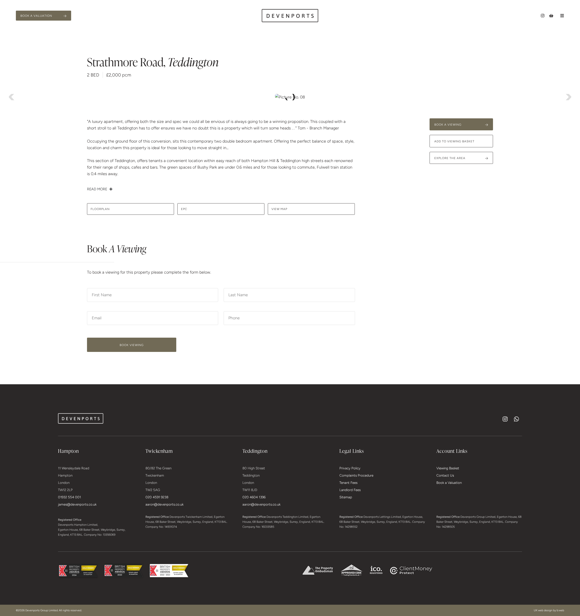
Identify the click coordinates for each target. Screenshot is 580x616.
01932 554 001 (69, 497)
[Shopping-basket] (551, 16)
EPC (184, 209)
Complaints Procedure (356, 475)
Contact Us (445, 475)
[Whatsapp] (516, 419)
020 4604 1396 (254, 497)
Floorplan (100, 209)
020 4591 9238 (156, 497)
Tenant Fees (348, 483)
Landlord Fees (350, 490)
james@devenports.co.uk (77, 504)
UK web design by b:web (549, 610)
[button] (562, 16)
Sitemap (345, 497)
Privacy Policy (349, 468)
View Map (279, 209)
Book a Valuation (449, 483)
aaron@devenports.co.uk (164, 504)
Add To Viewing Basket (454, 141)
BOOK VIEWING (132, 345)
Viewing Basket (447, 468)
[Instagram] (543, 16)
